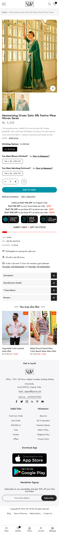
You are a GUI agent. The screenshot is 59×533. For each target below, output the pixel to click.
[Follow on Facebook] (16, 401)
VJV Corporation (43, 420)
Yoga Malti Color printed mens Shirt (13, 350)
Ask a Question (28, 196)
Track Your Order (16, 416)
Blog (9, 513)
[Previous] (4, 56)
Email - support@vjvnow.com (30, 391)
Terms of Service (20, 513)
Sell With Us (16, 425)
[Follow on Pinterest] (37, 401)
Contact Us (47, 513)
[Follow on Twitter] (21, 401)
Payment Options (43, 425)
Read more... (14, 138)
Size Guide (15, 420)
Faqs (16, 429)
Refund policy (35, 513)
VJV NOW (30, 508)
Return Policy (43, 429)
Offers (15, 439)
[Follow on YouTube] (42, 401)
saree (9, 237)
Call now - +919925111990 (29, 397)
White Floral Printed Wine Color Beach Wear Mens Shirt (43, 350)
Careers (16, 434)
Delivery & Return (10, 196)
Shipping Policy (43, 434)
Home (4, 12)
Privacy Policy (43, 439)
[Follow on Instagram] (27, 401)
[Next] (55, 56)
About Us (43, 416)
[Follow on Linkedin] (32, 401)
